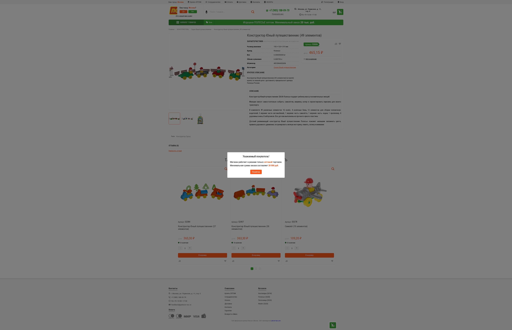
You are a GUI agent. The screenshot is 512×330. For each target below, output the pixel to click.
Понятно (256, 172)
